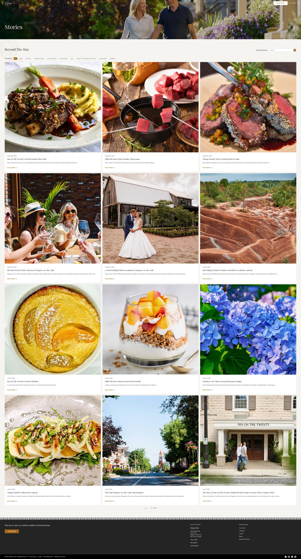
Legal (39, 556)
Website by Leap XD (60, 556)
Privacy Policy (33, 556)
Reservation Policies (244, 539)
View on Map (193, 539)
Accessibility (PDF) (48, 556)
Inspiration (28, 58)
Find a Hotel (242, 528)
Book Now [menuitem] (280, 3)
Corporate (242, 530)
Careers (241, 533)
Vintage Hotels (103, 58)
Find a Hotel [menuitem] (265, 3)
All (15, 58)
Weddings (112, 58)
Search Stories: (262, 50)
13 (151, 508)
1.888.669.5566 (194, 545)
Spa (72, 58)
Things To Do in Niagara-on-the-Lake (86, 58)
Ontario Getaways (51, 58)
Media (240, 536)
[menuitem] (7, 3)
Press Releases (64, 58)
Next (155, 508)
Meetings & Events (39, 58)
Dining (21, 58)
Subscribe (12, 531)
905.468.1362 (193, 542)
